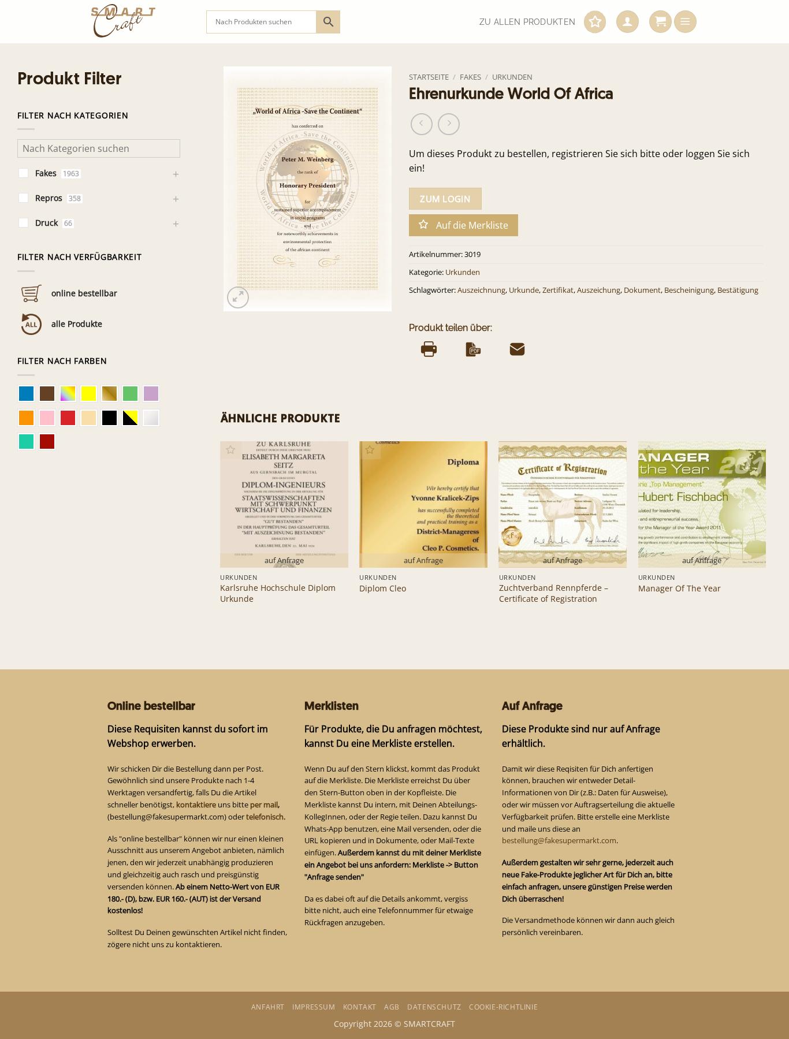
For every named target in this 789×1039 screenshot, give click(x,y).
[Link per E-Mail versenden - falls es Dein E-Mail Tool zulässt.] (517, 349)
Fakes (470, 77)
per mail (264, 804)
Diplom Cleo (382, 588)
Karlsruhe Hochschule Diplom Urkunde (278, 593)
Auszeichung (598, 290)
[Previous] (221, 534)
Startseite (429, 77)
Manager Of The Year (679, 588)
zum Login (445, 198)
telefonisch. (265, 816)
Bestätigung (737, 290)
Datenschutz (434, 1007)
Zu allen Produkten (527, 22)
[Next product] (422, 124)
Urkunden (512, 77)
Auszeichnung (481, 290)
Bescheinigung (689, 290)
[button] (627, 21)
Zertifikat (558, 290)
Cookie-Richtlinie (503, 1007)
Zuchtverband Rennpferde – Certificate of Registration (553, 593)
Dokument (642, 290)
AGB (392, 1007)
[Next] (765, 534)
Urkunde (524, 290)
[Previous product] (449, 124)
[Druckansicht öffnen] (428, 349)
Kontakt (360, 1007)
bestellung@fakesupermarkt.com (559, 840)
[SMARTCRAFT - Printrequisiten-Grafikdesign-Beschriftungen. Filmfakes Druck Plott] (140, 21)
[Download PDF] (473, 349)
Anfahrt (268, 1007)
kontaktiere (196, 804)
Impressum (313, 1007)
